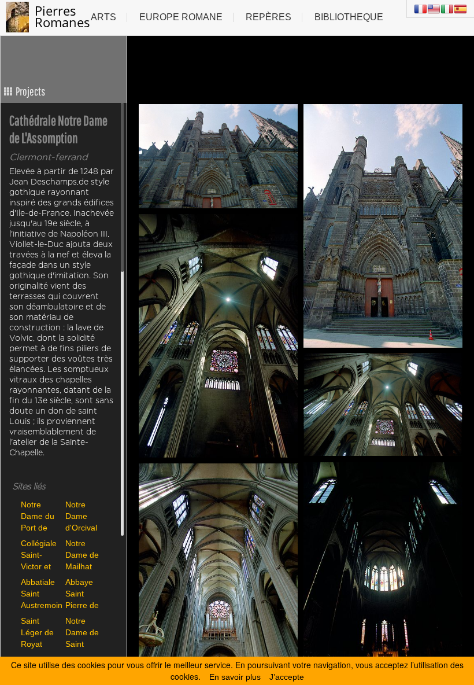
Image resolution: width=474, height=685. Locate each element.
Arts (103, 17)
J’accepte (286, 677)
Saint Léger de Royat (37, 632)
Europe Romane (181, 17)
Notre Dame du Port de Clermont (37, 516)
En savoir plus (235, 677)
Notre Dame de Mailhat (82, 554)
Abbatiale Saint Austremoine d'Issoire (40, 593)
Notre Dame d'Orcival (81, 516)
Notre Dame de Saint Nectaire (82, 632)
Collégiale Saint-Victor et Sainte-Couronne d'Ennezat (39, 554)
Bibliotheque (348, 17)
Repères (268, 17)
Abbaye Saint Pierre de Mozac (82, 593)
